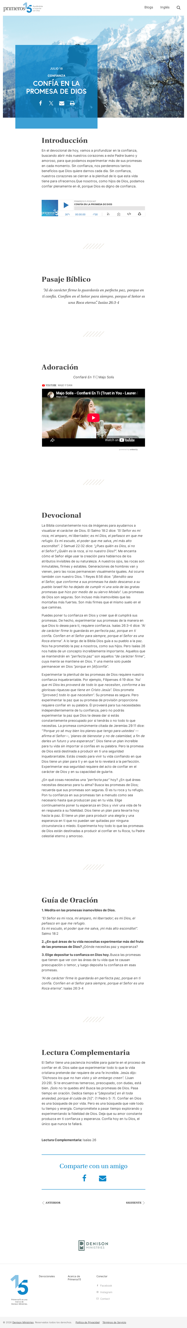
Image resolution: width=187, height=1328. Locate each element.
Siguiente (134, 1202)
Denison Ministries (19, 1304)
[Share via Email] (61, 104)
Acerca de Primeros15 (74, 1278)
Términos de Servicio (114, 1322)
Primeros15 (23, 7)
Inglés (164, 7)
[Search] (178, 8)
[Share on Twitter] (51, 104)
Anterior (52, 1202)
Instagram (106, 1292)
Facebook (106, 1285)
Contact (105, 1298)
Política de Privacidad (88, 1322)
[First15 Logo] (19, 1285)
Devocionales (47, 1276)
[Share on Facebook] (40, 104)
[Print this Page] (72, 104)
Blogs (148, 7)
